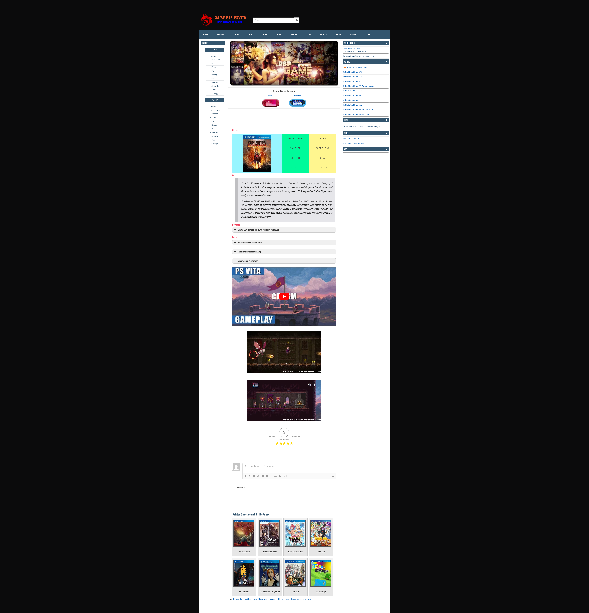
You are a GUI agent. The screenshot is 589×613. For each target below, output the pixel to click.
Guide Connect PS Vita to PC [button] (248, 260)
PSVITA (298, 95)
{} (284, 476)
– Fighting (214, 63)
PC (369, 34)
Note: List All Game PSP (352, 138)
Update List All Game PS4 (352, 95)
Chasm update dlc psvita (300, 599)
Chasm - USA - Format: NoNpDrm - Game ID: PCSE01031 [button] (258, 229)
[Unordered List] (267, 476)
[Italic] (250, 476)
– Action (213, 56)
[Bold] (245, 476)
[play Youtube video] (284, 296)
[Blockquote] (271, 476)
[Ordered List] (262, 476)
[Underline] (254, 476)
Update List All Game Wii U (353, 76)
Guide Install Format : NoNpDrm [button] (250, 242)
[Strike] (258, 476)
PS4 (250, 34)
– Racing (213, 75)
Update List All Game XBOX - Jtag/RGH (358, 109)
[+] (288, 476)
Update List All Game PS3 (352, 100)
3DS (338, 34)
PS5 (237, 34)
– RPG (212, 79)
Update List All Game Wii (352, 72)
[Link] (280, 476)
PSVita (221, 34)
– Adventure (215, 60)
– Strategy (214, 94)
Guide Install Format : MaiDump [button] (249, 251)
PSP (205, 34)
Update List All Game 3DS (352, 81)
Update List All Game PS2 (352, 105)
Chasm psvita (283, 599)
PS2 (278, 34)
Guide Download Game (351, 48)
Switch (354, 34)
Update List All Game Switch (356, 67)
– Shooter (214, 82)
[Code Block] (275, 476)
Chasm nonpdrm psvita (267, 599)
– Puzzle (213, 71)
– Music (213, 67)
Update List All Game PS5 (352, 90)
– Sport (213, 90)
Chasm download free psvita (245, 599)
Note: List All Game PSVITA (353, 143)
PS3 (264, 34)
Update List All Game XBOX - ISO (356, 114)
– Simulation (215, 86)
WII (309, 34)
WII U (323, 34)
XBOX (294, 34)
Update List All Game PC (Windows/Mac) (358, 86)
